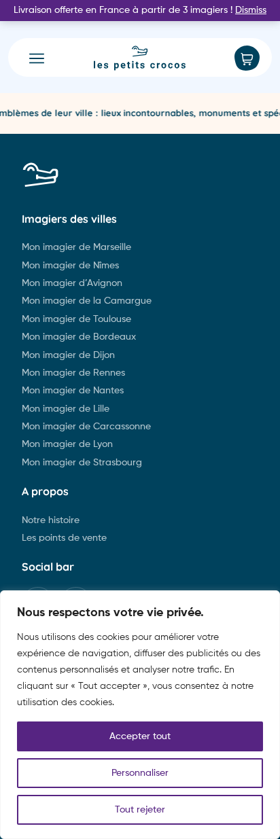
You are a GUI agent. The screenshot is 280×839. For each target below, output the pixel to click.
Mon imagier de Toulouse (76, 319)
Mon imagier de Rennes (73, 373)
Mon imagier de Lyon (67, 444)
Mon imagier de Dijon (68, 355)
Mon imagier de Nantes (73, 390)
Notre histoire (51, 520)
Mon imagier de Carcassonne (86, 426)
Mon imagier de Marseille (76, 247)
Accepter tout (140, 736)
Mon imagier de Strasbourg (82, 462)
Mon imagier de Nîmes (70, 265)
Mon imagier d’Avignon (72, 283)
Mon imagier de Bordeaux (79, 337)
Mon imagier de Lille (65, 409)
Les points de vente (64, 538)
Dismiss (250, 10)
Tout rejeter (140, 810)
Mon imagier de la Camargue (87, 301)
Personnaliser (140, 773)
